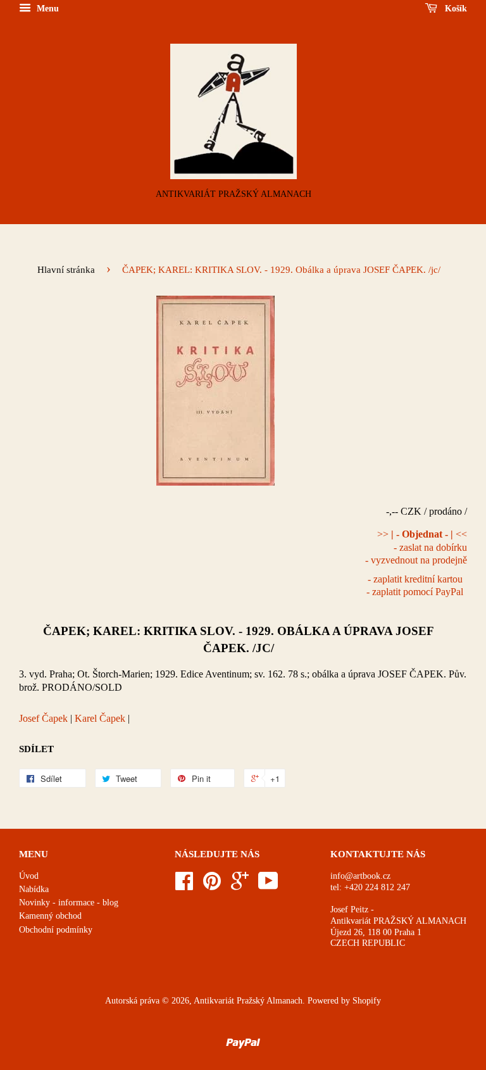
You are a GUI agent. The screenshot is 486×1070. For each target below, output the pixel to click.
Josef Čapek (43, 718)
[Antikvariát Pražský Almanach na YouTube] (268, 885)
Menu (46, 8)
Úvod (29, 876)
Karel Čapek (100, 718)
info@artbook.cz (360, 876)
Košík (454, 8)
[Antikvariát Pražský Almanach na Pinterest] (211, 885)
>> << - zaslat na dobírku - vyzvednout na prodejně (416, 547)
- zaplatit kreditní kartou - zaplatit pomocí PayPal (414, 586)
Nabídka (34, 889)
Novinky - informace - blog (68, 902)
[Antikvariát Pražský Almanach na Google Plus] (239, 885)
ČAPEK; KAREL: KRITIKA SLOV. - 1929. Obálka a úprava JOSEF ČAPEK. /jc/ (238, 639)
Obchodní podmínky (55, 930)
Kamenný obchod (50, 916)
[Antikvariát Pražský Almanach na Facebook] (184, 885)
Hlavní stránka (66, 270)
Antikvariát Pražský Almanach (248, 1000)
